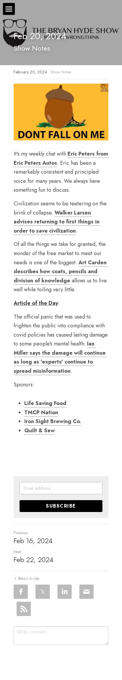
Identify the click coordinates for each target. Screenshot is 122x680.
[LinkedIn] (64, 592)
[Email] (86, 592)
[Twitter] (43, 592)
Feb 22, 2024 (33, 559)
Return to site (28, 578)
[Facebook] (21, 592)
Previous (21, 533)
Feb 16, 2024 (33, 540)
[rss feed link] (24, 609)
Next (17, 552)
